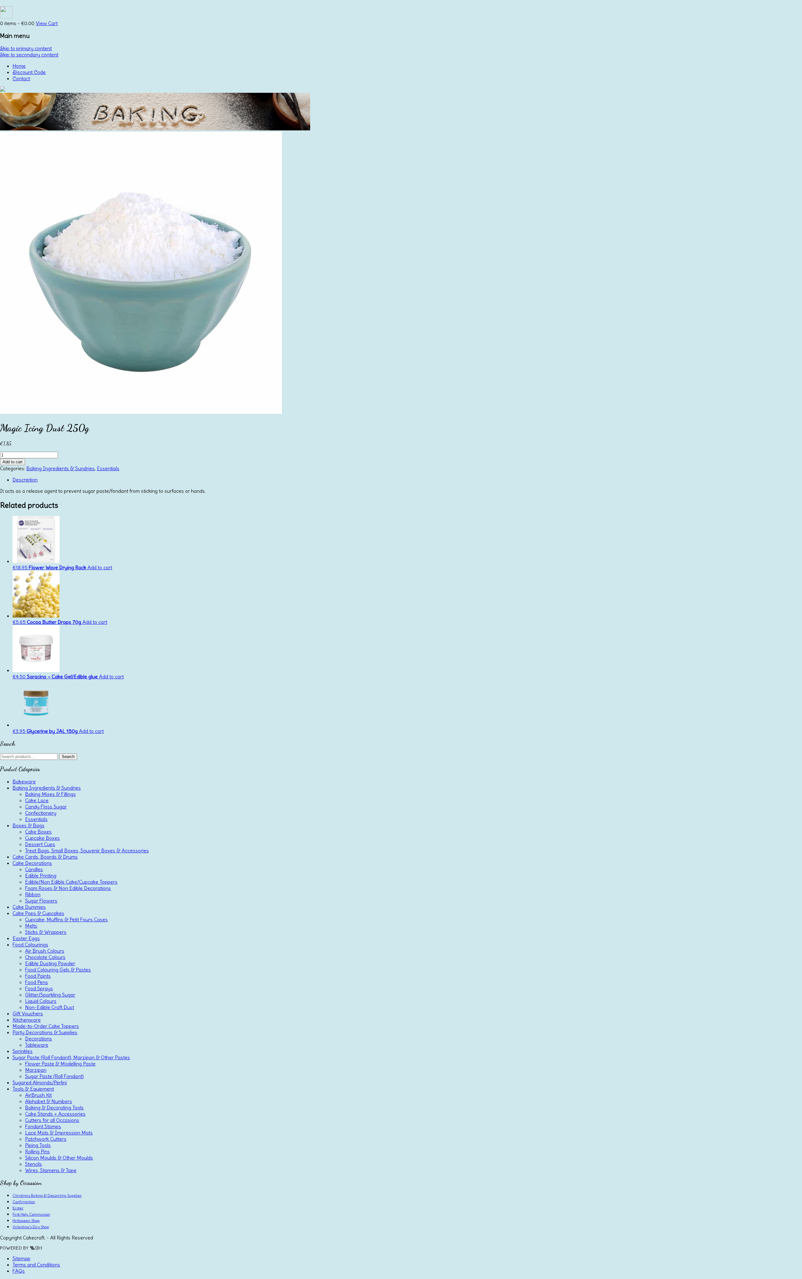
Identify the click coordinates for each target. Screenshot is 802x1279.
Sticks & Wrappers (45, 932)
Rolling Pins (37, 1151)
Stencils (33, 1164)
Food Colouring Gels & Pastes (58, 969)
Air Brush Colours (44, 951)
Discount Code (29, 72)
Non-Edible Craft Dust (49, 1007)
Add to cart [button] (99, 567)
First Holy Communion (31, 1214)
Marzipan (35, 1070)
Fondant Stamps (43, 1126)
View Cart (47, 23)
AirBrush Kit (38, 1095)
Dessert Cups (40, 844)
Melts (31, 926)
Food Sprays (39, 988)
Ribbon (32, 894)
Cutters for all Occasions (52, 1120)
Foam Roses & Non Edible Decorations (68, 888)
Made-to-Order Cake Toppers (46, 1026)
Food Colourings (30, 944)
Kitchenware (27, 1020)
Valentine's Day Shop (31, 1226)
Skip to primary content (26, 48)
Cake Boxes (38, 832)
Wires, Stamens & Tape (50, 1170)
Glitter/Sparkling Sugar (50, 995)
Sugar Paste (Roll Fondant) (54, 1076)
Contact (21, 78)
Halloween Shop (26, 1220)
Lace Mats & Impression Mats (59, 1132)
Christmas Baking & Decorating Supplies (47, 1195)
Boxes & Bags (28, 825)
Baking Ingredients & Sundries (60, 468)
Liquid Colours (40, 1001)
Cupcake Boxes (42, 838)
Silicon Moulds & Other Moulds (59, 1158)
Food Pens (36, 982)
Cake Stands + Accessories (55, 1114)
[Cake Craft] (2, 90)
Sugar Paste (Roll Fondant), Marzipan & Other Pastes (71, 1057)
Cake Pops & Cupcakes (38, 913)
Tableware (36, 1045)
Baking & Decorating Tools (54, 1107)
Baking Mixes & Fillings (50, 794)
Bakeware (24, 781)
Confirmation (24, 1201)
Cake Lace (37, 800)
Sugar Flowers (41, 900)
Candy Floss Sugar (46, 806)
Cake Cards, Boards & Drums (45, 857)
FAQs (19, 1271)
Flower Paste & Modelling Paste (60, 1064)
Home (19, 66)
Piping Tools (38, 1145)
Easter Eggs (26, 938)
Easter (18, 1208)
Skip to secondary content (29, 54)
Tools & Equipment (33, 1089)
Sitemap (21, 1258)
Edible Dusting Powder (50, 963)
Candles (34, 869)
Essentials (108, 468)
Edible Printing (40, 875)
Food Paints (38, 976)
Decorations (38, 1038)
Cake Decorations (32, 863)
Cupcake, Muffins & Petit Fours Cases (66, 919)
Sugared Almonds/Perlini (40, 1082)
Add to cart (13, 462)
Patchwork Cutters (45, 1139)
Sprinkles (23, 1051)
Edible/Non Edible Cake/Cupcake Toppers (71, 882)
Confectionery (40, 813)
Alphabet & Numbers (48, 1101)
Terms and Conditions (36, 1264)
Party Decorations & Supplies (45, 1032)
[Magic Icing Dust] (141, 412)
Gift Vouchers (28, 1013)
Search (68, 756)
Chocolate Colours (45, 957)
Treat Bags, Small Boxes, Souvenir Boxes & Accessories (87, 850)
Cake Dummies (29, 907)
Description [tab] (25, 479)
